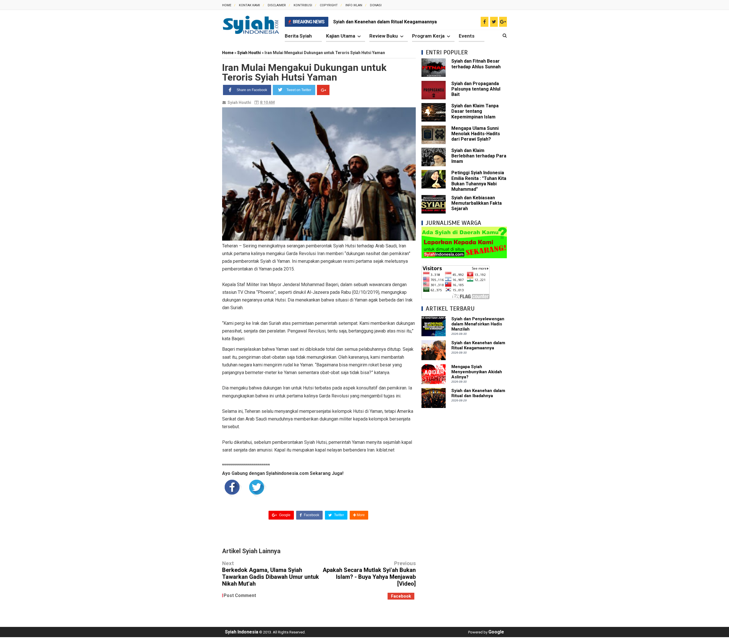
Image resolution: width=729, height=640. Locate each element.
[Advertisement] (464, 499)
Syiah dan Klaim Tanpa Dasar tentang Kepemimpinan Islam (475, 111)
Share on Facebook (252, 90)
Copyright (329, 5)
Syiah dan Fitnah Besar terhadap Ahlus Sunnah (476, 63)
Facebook (311, 515)
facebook (401, 596)
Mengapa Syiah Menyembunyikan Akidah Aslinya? (476, 372)
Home (226, 5)
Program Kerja (428, 36)
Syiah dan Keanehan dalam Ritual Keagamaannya (385, 21)
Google (284, 515)
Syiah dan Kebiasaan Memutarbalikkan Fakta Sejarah (476, 203)
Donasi (376, 5)
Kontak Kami (249, 5)
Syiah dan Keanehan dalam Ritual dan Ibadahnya (478, 393)
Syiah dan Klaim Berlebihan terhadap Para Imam (478, 156)
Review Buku (383, 36)
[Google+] (323, 90)
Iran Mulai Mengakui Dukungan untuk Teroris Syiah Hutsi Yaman (304, 72)
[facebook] (484, 22)
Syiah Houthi (239, 102)
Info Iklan (353, 5)
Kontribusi (303, 5)
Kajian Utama (340, 36)
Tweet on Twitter (298, 90)
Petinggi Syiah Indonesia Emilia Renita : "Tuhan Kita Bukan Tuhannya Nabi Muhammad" (478, 181)
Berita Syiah (298, 36)
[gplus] (503, 22)
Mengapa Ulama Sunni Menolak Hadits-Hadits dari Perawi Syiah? (475, 134)
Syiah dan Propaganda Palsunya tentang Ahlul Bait (475, 89)
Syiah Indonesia (241, 632)
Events (466, 36)
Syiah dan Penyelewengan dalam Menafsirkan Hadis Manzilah (477, 324)
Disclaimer (277, 5)
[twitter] (494, 22)
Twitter (338, 515)
